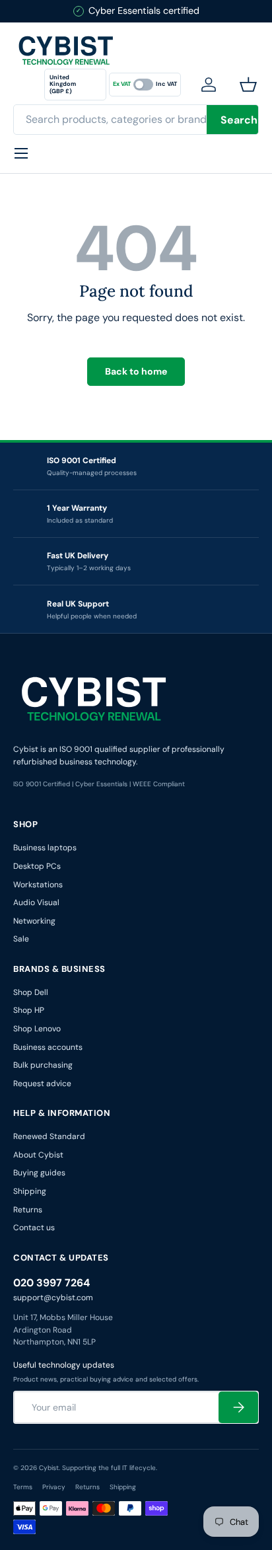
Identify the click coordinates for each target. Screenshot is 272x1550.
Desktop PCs (37, 866)
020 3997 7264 (51, 1283)
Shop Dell (30, 992)
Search (239, 120)
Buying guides (39, 1172)
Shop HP (28, 1010)
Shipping (29, 1191)
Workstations (38, 884)
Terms (22, 1487)
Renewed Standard (49, 1136)
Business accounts (48, 1047)
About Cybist (38, 1155)
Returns (27, 1209)
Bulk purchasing (43, 1065)
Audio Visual (36, 902)
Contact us (34, 1227)
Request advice (42, 1083)
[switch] (145, 84)
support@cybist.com (53, 1297)
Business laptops (45, 847)
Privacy (53, 1487)
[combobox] (136, 119)
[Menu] (21, 153)
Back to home (136, 371)
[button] (250, 84)
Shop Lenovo (37, 1028)
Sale (21, 939)
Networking (34, 921)
